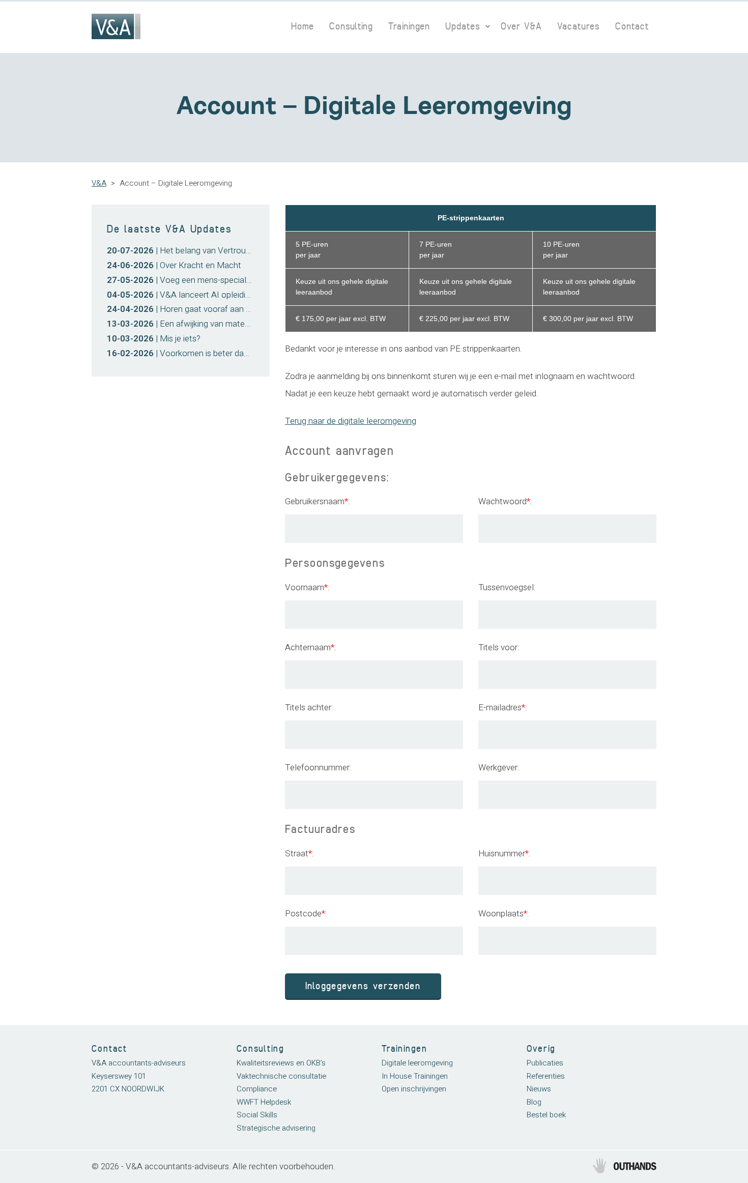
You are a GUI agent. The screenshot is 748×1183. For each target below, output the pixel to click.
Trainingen (409, 26)
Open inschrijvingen (414, 1088)
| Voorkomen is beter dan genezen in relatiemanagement (236, 353)
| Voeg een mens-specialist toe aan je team (211, 280)
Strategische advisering (276, 1128)
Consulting (351, 26)
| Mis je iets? (153, 338)
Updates (462, 26)
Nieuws (539, 1088)
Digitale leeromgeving (417, 1063)
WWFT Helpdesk (264, 1102)
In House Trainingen (415, 1076)
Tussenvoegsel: (506, 587)
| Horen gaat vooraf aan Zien (184, 309)
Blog (534, 1102)
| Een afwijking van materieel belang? (199, 324)
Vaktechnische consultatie (281, 1076)
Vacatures (578, 26)
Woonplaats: (503, 913)
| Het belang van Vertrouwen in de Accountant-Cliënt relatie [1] (247, 250)
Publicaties (545, 1063)
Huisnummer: (504, 853)
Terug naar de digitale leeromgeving (350, 421)
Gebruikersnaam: (317, 501)
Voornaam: (307, 587)
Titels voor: (498, 647)
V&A (99, 183)
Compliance (257, 1088)
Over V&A (521, 26)
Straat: (299, 853)
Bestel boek (546, 1114)
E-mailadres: (502, 707)
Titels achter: (309, 707)
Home (302, 26)
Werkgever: (498, 767)
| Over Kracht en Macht (174, 265)
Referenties (546, 1076)
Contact (632, 26)
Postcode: (306, 913)
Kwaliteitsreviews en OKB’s (281, 1063)
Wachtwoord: (505, 501)
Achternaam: (310, 647)
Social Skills (257, 1114)
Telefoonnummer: (318, 767)
